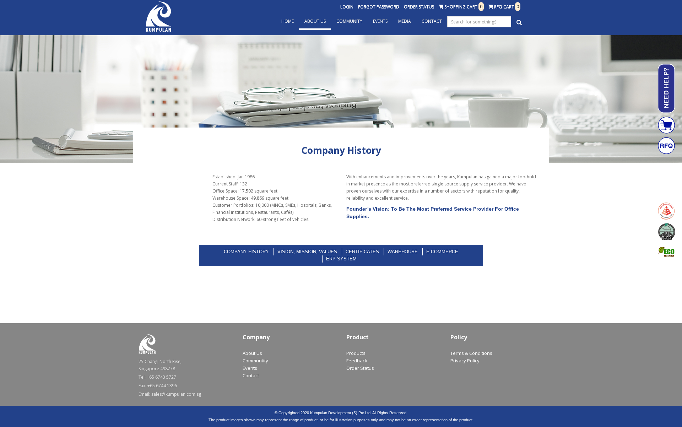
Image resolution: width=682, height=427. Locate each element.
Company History (246, 251)
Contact (432, 21)
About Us (315, 21)
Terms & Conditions (471, 353)
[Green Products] (666, 252)
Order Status (419, 7)
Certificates (362, 251)
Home (287, 21)
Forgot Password (378, 7)
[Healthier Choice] (666, 211)
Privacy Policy (465, 360)
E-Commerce (442, 251)
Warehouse (403, 251)
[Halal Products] (666, 231)
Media (404, 21)
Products (356, 353)
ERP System (341, 258)
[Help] (666, 88)
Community (349, 21)
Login (346, 7)
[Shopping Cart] (666, 125)
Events (380, 21)
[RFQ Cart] (666, 145)
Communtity (255, 360)
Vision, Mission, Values (307, 251)
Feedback (356, 360)
